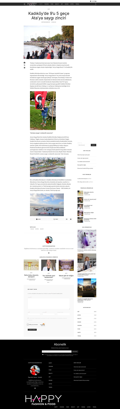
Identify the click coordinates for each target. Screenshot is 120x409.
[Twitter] (92, 1)
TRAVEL (77, 4)
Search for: (80, 142)
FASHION (47, 4)
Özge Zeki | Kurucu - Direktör (35, 377)
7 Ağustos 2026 (80, 302)
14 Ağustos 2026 (49, 280)
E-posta (44, 312)
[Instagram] (94, 1)
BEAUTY (57, 4)
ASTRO (72, 4)
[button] (48, 282)
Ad (28, 312)
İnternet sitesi (60, 312)
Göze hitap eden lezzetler (83, 181)
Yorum (29, 297)
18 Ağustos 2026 (87, 194)
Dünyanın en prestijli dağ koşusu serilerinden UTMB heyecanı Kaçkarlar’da (85, 300)
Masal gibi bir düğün (66, 276)
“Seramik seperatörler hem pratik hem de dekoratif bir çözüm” (86, 274)
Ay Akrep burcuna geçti (82, 178)
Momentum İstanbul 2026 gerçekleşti (85, 168)
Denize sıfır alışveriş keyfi (83, 158)
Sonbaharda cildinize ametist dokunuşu (87, 250)
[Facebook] (90, 1)
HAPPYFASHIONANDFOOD (48, 246)
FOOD (52, 4)
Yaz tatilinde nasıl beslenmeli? (48, 276)
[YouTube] (95, 1)
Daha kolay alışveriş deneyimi (31, 276)
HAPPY (41, 4)
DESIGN (66, 4)
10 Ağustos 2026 (67, 278)
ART (62, 4)
